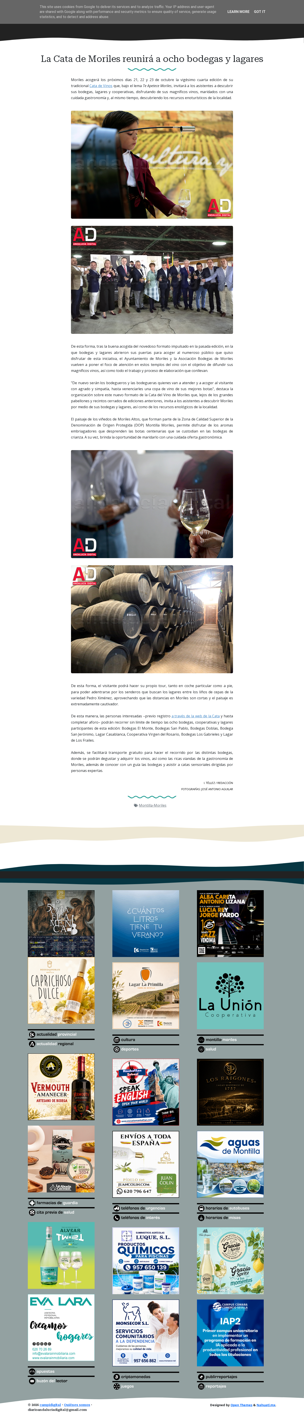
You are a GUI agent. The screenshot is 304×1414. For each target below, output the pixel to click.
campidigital (50, 1405)
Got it (259, 12)
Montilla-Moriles (152, 805)
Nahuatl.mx (266, 1405)
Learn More (238, 12)
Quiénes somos (77, 1405)
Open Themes (241, 1405)
